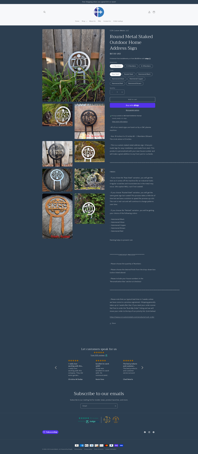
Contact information (110, 449)
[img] (99, 352)
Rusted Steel (128, 74)
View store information (120, 122)
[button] (44, 12)
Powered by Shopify (66, 449)
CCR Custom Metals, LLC (54, 449)
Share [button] (114, 323)
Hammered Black (144, 74)
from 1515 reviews (98, 355)
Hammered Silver (118, 79)
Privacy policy (88, 449)
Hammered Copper (136, 79)
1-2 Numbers (116, 66)
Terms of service (98, 449)
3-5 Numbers (131, 66)
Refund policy (78, 449)
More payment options (132, 110)
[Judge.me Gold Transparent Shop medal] (107, 419)
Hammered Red (117, 83)
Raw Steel (115, 74)
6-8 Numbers (146, 66)
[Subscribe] (115, 406)
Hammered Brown (134, 83)
